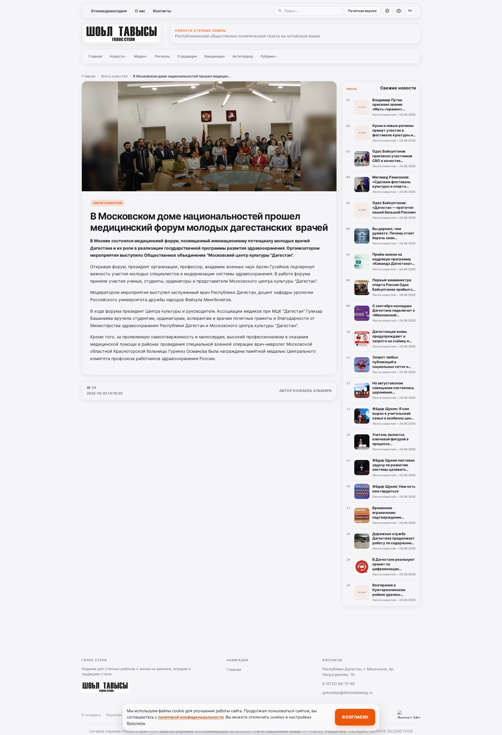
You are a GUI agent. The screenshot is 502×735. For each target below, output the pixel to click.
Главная (95, 56)
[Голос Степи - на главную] (122, 33)
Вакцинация (214, 56)
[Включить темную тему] (387, 10)
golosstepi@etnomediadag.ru (347, 692)
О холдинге (91, 715)
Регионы (162, 56)
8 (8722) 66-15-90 (338, 683)
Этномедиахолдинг (109, 11)
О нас (140, 11)
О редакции (187, 56)
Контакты (162, 11)
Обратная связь (119, 715)
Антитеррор (242, 56)
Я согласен (355, 717)
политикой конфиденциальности (191, 717)
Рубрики (269, 56)
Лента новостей (114, 76)
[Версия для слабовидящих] (398, 10)
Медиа (140, 56)
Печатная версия (362, 11)
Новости (118, 56)
